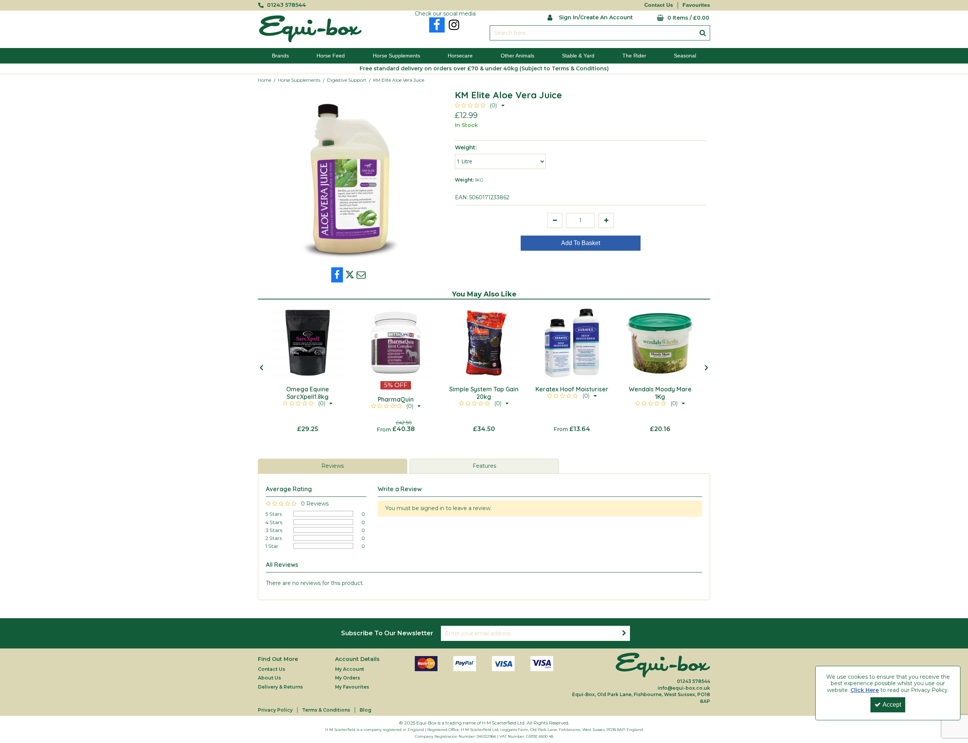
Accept (892, 704)
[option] (307, 369)
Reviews (332, 465)
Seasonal (685, 56)
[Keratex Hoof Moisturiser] (571, 342)
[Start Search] (702, 32)
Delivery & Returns (280, 687)
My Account (349, 669)
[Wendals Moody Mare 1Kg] (660, 342)
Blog (365, 710)
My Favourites (352, 687)
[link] (437, 25)
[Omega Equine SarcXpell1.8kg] (307, 342)
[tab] (332, 466)
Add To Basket (580, 243)
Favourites (696, 5)
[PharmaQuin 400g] (395, 342)
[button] (479, 105)
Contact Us (658, 5)
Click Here (864, 690)
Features (484, 465)
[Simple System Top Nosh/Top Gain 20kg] (483, 342)
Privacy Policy (275, 710)
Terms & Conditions (326, 710)
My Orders (347, 678)
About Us (269, 678)
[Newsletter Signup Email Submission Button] (624, 633)
